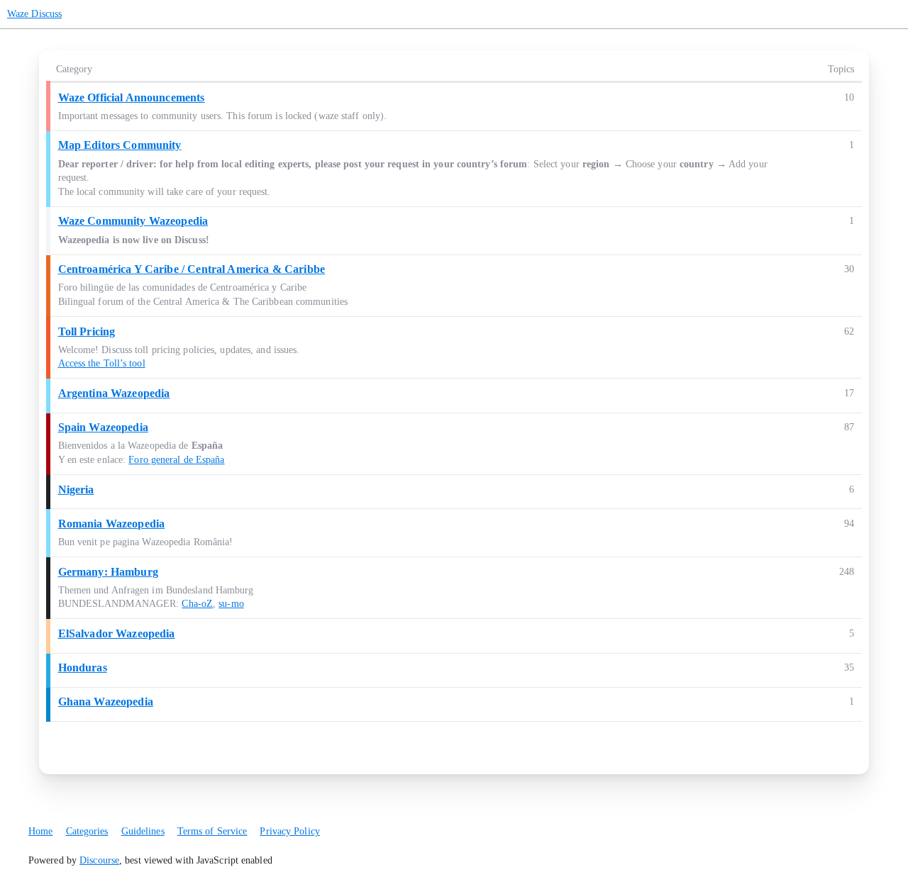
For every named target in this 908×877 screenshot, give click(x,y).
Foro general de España (176, 459)
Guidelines (143, 831)
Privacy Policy (289, 831)
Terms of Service (212, 831)
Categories (87, 831)
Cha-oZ (197, 603)
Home (40, 831)
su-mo (231, 603)
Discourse (99, 860)
